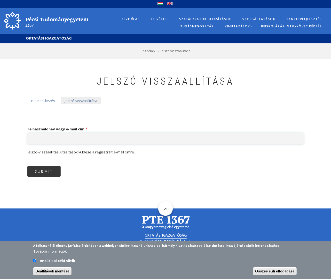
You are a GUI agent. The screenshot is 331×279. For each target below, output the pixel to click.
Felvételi (159, 19)
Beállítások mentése (52, 271)
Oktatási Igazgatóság (49, 38)
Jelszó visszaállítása (80, 100)
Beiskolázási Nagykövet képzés (291, 26)
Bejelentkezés (43, 100)
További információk (50, 251)
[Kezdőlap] (46, 20)
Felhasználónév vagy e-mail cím (55, 129)
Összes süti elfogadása (274, 271)
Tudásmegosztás (197, 26)
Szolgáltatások (258, 19)
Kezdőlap (131, 19)
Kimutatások (237, 26)
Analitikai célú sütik (57, 260)
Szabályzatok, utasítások (205, 19)
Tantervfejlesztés (304, 19)
